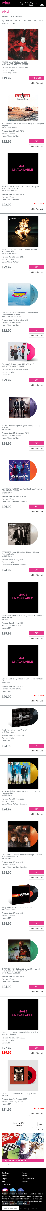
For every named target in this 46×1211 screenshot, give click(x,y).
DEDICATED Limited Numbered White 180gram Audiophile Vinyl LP (20, 553)
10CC (6, 1095)
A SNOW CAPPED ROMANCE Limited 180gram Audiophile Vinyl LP (20, 188)
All (14, 23)
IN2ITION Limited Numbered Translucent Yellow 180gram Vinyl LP (21, 792)
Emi (8, 375)
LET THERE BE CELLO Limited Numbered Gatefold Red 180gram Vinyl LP (22, 490)
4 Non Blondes (10, 1034)
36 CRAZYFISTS (10, 127)
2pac (6, 619)
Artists (24, 1173)
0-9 (11, 23)
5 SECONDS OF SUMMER (14, 366)
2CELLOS (8, 429)
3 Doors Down (10, 732)
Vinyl (4, 1181)
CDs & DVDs (6, 1184)
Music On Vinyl (13, 136)
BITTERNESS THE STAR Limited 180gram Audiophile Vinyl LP (23, 124)
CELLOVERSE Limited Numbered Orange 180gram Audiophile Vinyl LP (22, 855)
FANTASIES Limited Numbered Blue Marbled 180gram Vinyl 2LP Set (20, 313)
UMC (9, 740)
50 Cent (7, 682)
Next (41, 1124)
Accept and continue (10, 1208)
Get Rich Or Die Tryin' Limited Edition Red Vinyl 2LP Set (22, 680)
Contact (25, 1181)
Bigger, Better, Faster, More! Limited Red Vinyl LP (21, 1032)
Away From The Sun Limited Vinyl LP (17, 907)
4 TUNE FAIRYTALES (12, 316)
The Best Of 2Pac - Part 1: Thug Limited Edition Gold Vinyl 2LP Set (23, 616)
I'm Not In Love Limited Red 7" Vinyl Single (19, 1093)
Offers (24, 1176)
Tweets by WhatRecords (8, 1165)
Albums (4, 1176)
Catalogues (6, 1173)
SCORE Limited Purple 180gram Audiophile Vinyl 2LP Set (21, 426)
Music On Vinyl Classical (17, 501)
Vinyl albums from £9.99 (14, 1160)
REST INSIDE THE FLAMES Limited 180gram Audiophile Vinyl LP (19, 250)
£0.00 (35, 3)
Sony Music (12, 73)
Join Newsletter (28, 1178)
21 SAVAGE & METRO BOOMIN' (16, 64)
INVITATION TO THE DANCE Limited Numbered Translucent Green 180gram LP (21, 970)
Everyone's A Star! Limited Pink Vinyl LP (18, 364)
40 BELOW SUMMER (12, 973)
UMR (9, 628)
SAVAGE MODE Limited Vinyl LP (14, 62)
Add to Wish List (37, 83)
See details (22, 1204)
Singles (4, 1178)
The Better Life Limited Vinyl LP (14, 730)
